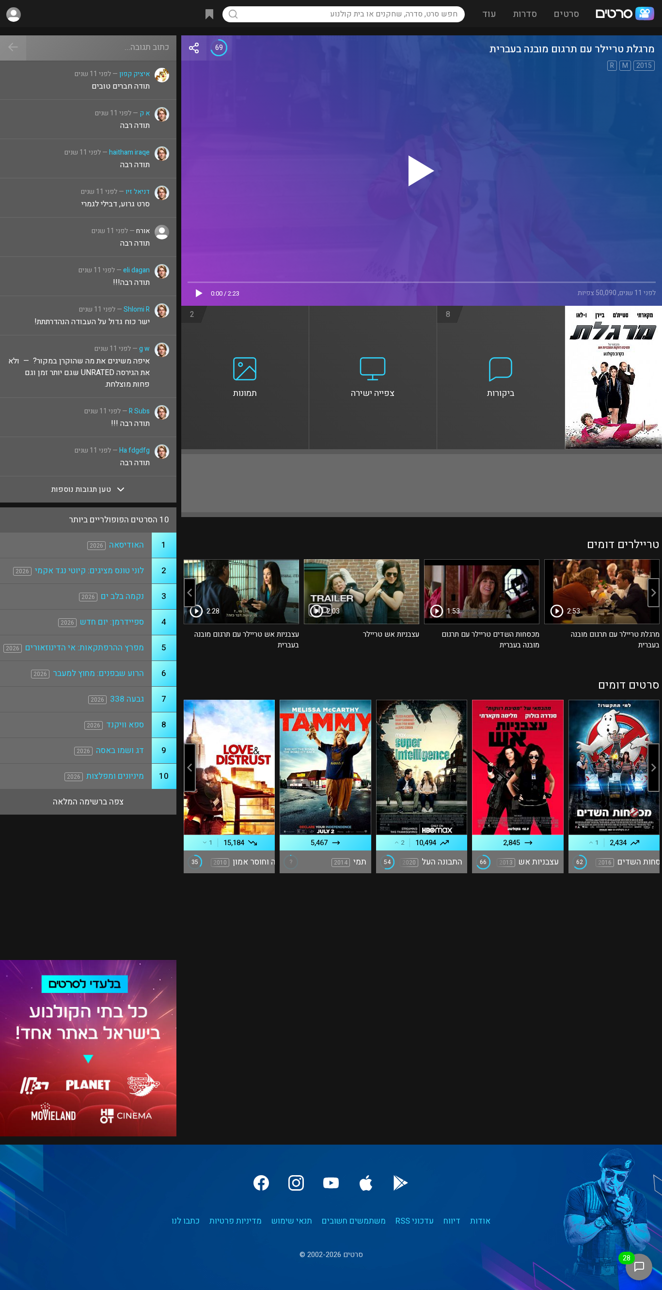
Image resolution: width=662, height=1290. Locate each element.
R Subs (139, 411)
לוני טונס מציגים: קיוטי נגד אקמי (89, 571)
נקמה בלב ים (122, 596)
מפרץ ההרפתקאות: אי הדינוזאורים (84, 648)
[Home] (624, 14)
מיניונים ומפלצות (115, 776)
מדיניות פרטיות (235, 1221)
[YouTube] (331, 1183)
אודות (480, 1221)
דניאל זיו (138, 192)
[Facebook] (261, 1183)
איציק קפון (134, 74)
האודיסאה (126, 545)
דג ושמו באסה (120, 750)
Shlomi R (137, 309)
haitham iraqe (129, 152)
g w (144, 349)
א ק (145, 113)
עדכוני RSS (414, 1221)
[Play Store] (401, 1183)
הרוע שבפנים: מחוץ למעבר (98, 673)
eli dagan (136, 270)
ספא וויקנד (125, 725)
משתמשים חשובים (354, 1221)
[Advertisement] (421, 483)
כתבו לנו (186, 1221)
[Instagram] (296, 1183)
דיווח (451, 1221)
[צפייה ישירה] (373, 311)
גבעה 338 (127, 699)
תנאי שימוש (291, 1221)
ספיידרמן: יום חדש (112, 622)
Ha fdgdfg (134, 450)
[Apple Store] (366, 1183)
